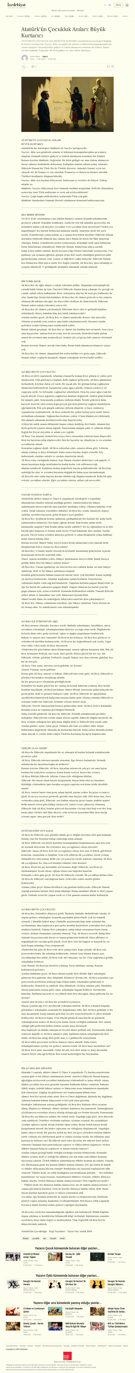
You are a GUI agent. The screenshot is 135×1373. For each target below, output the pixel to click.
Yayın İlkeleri (91, 1346)
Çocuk (32, 59)
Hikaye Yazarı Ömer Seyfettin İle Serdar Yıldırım (116, 1311)
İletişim (38, 1346)
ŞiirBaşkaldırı (72, 1313)
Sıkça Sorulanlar (115, 1346)
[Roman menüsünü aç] (89, 16)
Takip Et (45, 56)
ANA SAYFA (9, 16)
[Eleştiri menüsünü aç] (104, 16)
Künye (125, 1346)
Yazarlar (22, 1346)
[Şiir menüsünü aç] (61, 16)
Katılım (30, 1346)
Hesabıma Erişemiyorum (52, 1346)
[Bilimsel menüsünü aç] (119, 16)
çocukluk (35, 1238)
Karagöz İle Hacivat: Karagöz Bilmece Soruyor (116, 1284)
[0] (23, 67)
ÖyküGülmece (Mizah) (30, 1289)
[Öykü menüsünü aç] (75, 16)
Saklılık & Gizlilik (77, 1346)
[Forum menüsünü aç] (128, 16)
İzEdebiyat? (102, 1346)
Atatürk (25, 1238)
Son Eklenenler (12, 1346)
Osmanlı (53, 1238)
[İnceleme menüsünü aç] (31, 16)
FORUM (125, 16)
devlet (62, 1238)
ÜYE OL (118, 5)
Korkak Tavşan (114, 1254)
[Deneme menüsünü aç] (48, 16)
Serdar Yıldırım (35, 56)
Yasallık (67, 1346)
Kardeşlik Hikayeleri (74, 1308)
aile (44, 1238)
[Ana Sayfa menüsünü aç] (13, 16)
